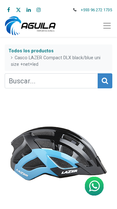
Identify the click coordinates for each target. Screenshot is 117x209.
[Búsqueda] (105, 80)
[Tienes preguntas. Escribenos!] (94, 186)
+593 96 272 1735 (96, 10)
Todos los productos (31, 51)
